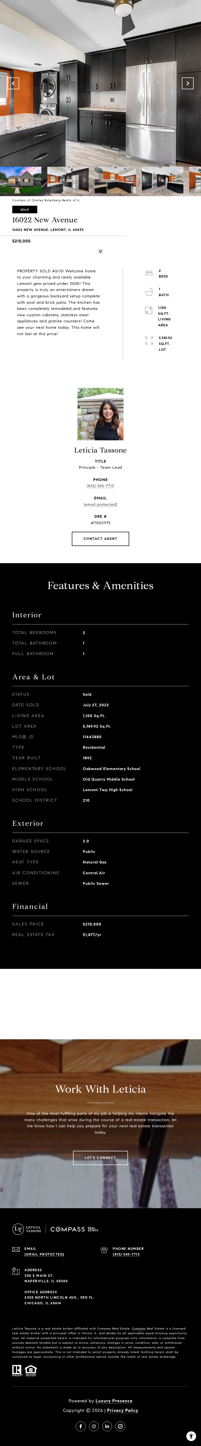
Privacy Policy (122, 1410)
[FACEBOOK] (81, 1426)
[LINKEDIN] (107, 1426)
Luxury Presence (114, 1401)
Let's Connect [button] (100, 1158)
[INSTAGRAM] (94, 1426)
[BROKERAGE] (120, 1426)
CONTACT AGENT (101, 539)
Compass (139, 1328)
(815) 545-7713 (100, 485)
